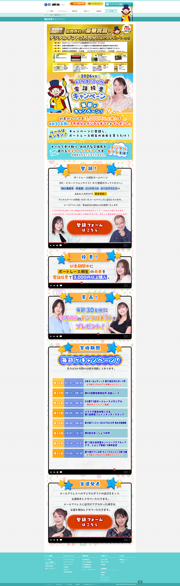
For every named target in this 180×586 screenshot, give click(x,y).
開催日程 (74, 11)
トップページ (49, 584)
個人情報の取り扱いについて (90, 584)
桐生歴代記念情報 (68, 571)
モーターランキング (68, 562)
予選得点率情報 (49, 566)
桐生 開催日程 (86, 559)
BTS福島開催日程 (87, 564)
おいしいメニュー (105, 577)
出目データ (66, 569)
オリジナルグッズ (105, 579)
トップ (45, 15)
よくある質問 (69, 584)
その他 (111, 11)
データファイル (62, 11)
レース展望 (48, 559)
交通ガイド (87, 11)
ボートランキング (68, 564)
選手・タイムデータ (50, 568)
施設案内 (99, 11)
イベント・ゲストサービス (89, 569)
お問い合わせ (59, 584)
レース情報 (50, 11)
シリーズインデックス (69, 559)
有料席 (102, 574)
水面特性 (66, 567)
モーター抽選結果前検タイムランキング (51, 562)
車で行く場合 (104, 559)
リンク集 (122, 562)
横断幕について (123, 559)
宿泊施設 (103, 564)
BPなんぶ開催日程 (87, 562)
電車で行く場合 (104, 562)
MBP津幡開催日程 (87, 567)
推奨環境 (78, 584)
